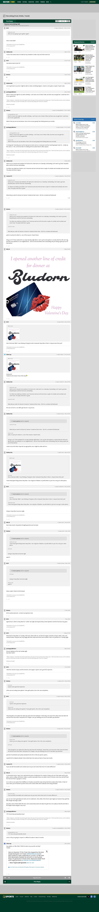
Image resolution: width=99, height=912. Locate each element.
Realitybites (81, 142)
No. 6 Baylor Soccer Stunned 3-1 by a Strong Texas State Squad (90, 89)
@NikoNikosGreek (33, 854)
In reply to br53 (61, 452)
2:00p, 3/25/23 (67, 811)
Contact (35, 896)
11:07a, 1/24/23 (67, 110)
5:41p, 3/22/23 (67, 789)
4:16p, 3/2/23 (67, 531)
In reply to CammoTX (59, 209)
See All (92, 42)
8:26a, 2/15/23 (67, 322)
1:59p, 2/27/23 (67, 381)
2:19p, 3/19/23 (67, 681)
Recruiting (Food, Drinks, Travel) (18, 16)
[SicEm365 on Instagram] (94, 896)
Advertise (27, 896)
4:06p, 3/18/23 (67, 648)
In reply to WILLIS (60, 322)
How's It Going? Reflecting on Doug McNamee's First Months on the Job (90, 47)
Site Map (49, 896)
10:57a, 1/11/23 (67, 28)
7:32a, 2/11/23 (67, 176)
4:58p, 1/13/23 (67, 83)
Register (86, 1)
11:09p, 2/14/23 (67, 249)
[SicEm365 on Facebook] (91, 896)
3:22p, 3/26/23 (67, 828)
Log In (82, 1)
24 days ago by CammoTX (24, 25)
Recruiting (31, 2)
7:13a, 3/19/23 (67, 667)
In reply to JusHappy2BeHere (57, 110)
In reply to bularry (59, 127)
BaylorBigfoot (83, 134)
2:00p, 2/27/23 (67, 452)
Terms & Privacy (42, 896)
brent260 (83, 150)
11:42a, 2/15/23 (67, 354)
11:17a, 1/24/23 (67, 127)
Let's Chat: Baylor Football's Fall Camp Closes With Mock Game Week (89, 79)
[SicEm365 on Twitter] (88, 896)
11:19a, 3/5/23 (67, 610)
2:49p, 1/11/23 (67, 51)
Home (17, 896)
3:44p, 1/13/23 (67, 74)
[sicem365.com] (9, 2)
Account (21, 896)
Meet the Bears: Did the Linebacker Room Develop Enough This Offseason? (90, 57)
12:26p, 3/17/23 (67, 633)
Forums (19, 2)
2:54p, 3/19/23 (67, 696)
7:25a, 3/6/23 (67, 619)
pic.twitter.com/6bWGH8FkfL (31, 860)
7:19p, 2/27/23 (67, 522)
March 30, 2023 (30, 862)
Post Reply (9, 21)
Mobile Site (54, 896)
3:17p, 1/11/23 (67, 60)
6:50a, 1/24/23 (67, 92)
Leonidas (83, 125)
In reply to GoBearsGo (58, 28)
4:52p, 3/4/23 (67, 563)
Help (31, 896)
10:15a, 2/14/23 (67, 209)
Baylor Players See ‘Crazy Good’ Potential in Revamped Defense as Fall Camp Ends (90, 69)
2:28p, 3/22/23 (67, 772)
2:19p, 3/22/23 (67, 764)
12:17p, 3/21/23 (67, 728)
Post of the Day (79, 119)
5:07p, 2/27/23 (67, 486)
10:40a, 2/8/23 (67, 160)
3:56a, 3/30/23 (67, 843)
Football (25, 2)
